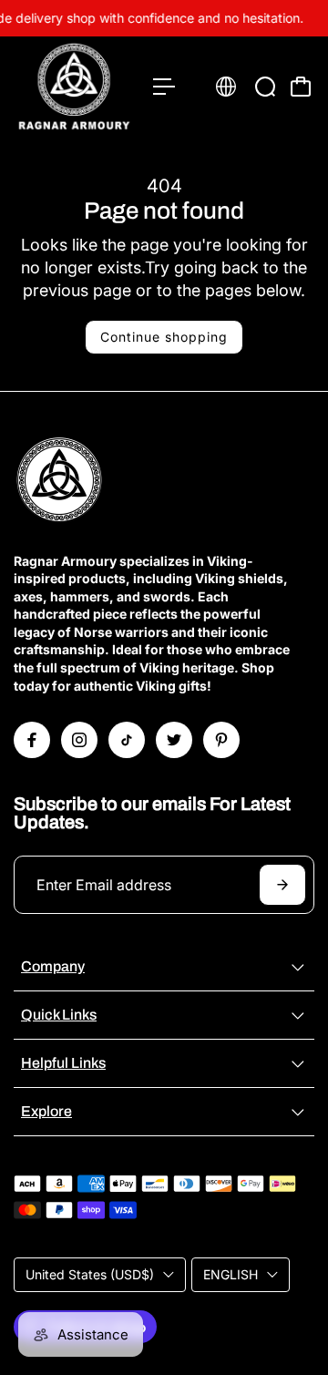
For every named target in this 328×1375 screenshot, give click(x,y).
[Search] (265, 86)
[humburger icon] (164, 87)
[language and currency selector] (226, 86)
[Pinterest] (221, 740)
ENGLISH (230, 1274)
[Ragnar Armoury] (74, 86)
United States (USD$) (90, 1274)
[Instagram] (79, 740)
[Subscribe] (282, 885)
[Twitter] (174, 740)
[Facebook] (32, 740)
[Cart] (300, 86)
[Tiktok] (126, 740)
